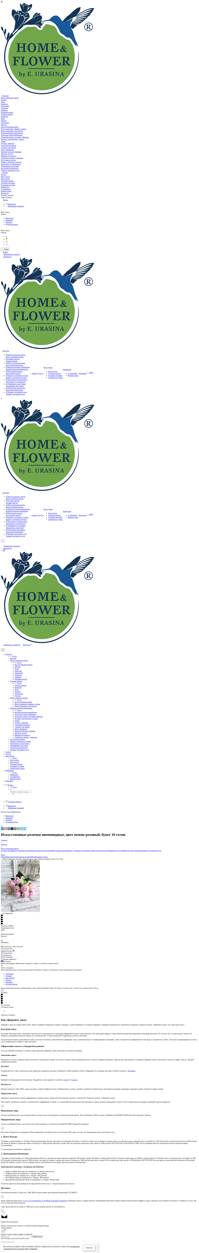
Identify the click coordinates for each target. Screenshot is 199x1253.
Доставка (9, 982)
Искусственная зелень (23, 702)
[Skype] (21, 828)
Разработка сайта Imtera (8, 1242)
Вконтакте (10, 218)
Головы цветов (20, 685)
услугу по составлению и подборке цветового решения (44, 1201)
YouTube (9, 222)
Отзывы (9, 976)
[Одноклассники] (7, 239)
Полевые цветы (41, 857)
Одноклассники (12, 224)
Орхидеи (25, 857)
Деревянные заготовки (116, 851)
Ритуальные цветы (59, 851)
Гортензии (18, 857)
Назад (14, 656)
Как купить (14, 760)
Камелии (10, 857)
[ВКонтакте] (2, 828)
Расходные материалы (133, 851)
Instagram (9, 220)
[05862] (20, 911)
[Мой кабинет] (2, 544)
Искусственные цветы (23, 665)
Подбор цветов (11, 984)
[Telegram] (24, 828)
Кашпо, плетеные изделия (77, 851)
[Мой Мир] (8, 828)
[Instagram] (7, 242)
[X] (12, 828)
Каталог (13, 658)
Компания (14, 775)
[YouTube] (7, 245)
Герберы (32, 857)
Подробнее (33, 1249)
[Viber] (15, 828)
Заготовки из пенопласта (97, 851)
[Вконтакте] (6, 236)
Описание (9, 974)
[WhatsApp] (18, 828)
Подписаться (37, 1236)
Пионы (4, 857)
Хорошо (89, 1248)
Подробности (6, 955)
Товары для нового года (151, 851)
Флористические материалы (26, 712)
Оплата (8, 980)
